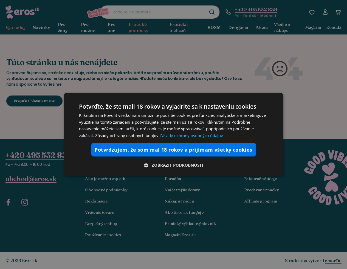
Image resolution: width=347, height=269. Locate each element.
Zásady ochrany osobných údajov (191, 135)
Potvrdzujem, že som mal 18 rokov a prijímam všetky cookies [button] (173, 149)
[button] (173, 165)
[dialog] (173, 134)
